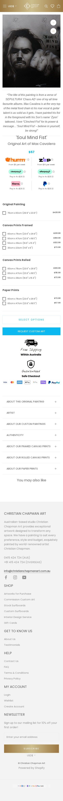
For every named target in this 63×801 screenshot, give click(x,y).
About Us (9, 639)
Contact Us (11, 661)
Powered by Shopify (31, 768)
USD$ (11, 6)
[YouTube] (24, 577)
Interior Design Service (18, 617)
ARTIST (11, 412)
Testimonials (12, 645)
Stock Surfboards (15, 605)
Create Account (14, 706)
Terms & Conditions (16, 673)
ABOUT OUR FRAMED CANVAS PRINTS (29, 446)
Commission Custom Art (19, 599)
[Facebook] (6, 577)
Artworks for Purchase (17, 593)
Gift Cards (10, 623)
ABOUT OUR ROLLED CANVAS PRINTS (28, 457)
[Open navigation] (4, 6)
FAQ (6, 667)
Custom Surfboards (16, 611)
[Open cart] (58, 6)
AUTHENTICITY (15, 435)
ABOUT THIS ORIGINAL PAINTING (25, 401)
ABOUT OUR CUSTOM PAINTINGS (26, 424)
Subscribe (31, 748)
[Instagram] (15, 577)
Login (7, 695)
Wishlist (8, 700)
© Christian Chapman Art (31, 763)
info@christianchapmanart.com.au (27, 571)
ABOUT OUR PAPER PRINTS (22, 468)
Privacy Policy (12, 678)
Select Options (31, 319)
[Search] (46, 6)
